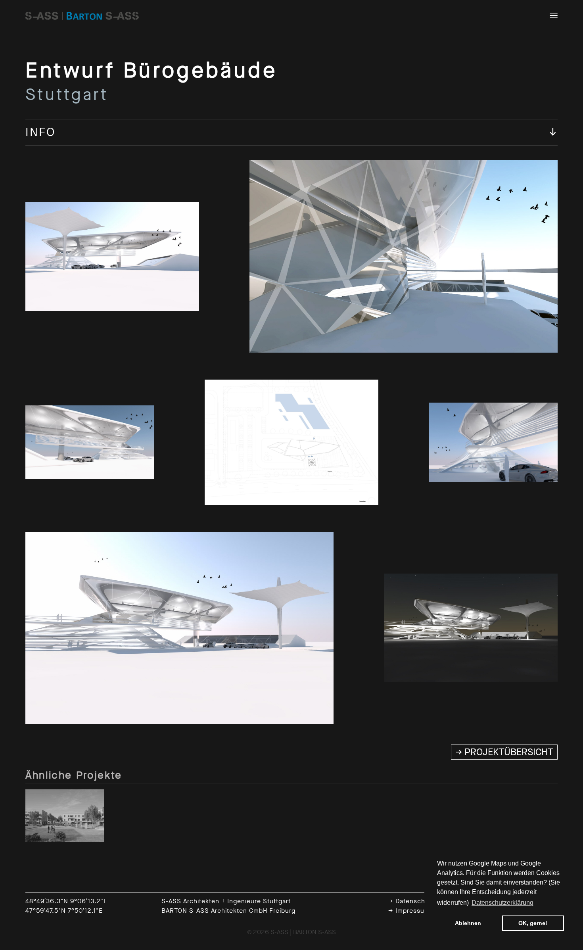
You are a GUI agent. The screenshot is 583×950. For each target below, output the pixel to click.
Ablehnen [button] (468, 923)
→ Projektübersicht (504, 752)
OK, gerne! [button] (532, 923)
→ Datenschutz (411, 901)
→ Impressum (409, 910)
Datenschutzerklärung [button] (502, 902)
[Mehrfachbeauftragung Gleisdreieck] (64, 815)
